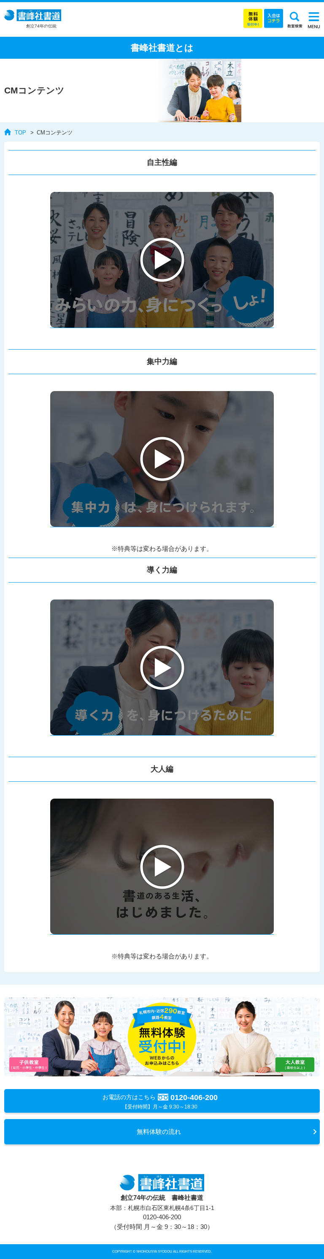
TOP (20, 132)
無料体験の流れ (159, 1131)
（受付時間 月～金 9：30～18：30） (162, 1221)
